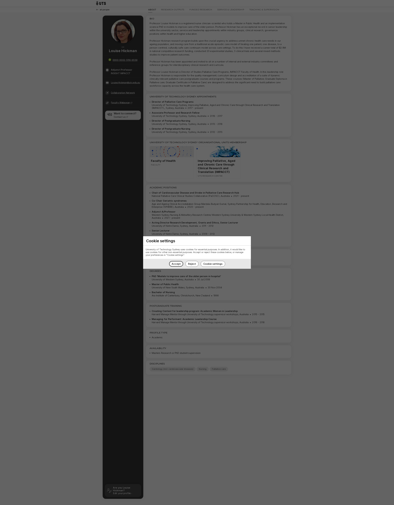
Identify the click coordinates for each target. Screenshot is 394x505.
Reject (192, 263)
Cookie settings (213, 263)
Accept (176, 263)
